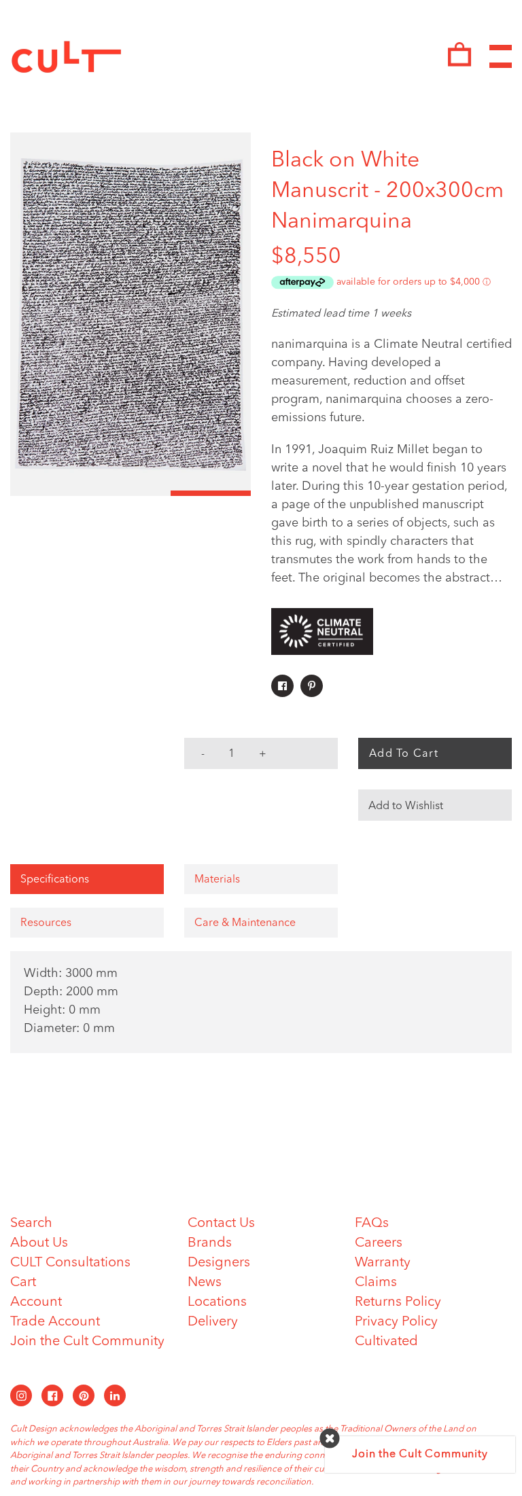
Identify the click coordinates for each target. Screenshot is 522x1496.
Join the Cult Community (87, 1342)
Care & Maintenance (245, 923)
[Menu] (500, 56)
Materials (217, 879)
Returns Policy (398, 1302)
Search (31, 1223)
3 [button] (211, 493)
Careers (378, 1243)
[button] (435, 805)
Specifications (54, 879)
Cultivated (386, 1342)
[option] (130, 314)
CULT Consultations (70, 1263)
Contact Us (221, 1223)
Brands (210, 1243)
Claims (376, 1282)
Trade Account (55, 1322)
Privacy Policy (396, 1322)
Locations (217, 1302)
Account (36, 1302)
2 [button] (130, 493)
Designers (219, 1263)
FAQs (372, 1223)
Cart (23, 1282)
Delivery (213, 1322)
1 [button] (50, 493)
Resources (45, 923)
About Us (39, 1243)
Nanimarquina (341, 222)
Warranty (383, 1263)
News (205, 1282)
